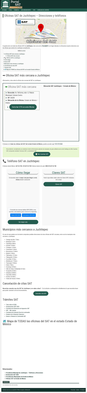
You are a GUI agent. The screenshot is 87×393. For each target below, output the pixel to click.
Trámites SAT (7, 67)
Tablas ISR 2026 (15, 215)
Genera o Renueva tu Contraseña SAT (16, 316)
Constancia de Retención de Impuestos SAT (17, 308)
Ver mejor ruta (23, 222)
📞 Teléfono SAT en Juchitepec (12, 58)
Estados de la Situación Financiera (15, 314)
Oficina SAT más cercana (12, 56)
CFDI (34, 10)
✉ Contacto (82, 389)
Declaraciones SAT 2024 (12, 306)
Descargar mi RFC (26, 10)
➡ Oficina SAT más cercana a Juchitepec (14, 54)
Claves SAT (7, 62)
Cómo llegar (7, 60)
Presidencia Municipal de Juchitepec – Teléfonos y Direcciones (24, 373)
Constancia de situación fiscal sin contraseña (18, 312)
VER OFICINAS (59, 144)
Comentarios (6, 382)
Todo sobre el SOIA (11, 304)
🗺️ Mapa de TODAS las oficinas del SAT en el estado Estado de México (22, 69)
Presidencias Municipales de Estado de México (19, 377)
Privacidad (73, 389)
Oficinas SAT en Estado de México (16, 378)
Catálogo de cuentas (43, 10)
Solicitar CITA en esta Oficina (23, 107)
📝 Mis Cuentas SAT (42, 154)
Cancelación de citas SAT (10, 65)
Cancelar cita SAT (41, 293)
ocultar (23, 50)
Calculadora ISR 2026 (29, 215)
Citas (10, 10)
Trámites (16, 10)
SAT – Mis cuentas (11, 310)
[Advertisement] (59, 100)
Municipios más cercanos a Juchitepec (14, 63)
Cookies (77, 389)
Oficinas (4, 10)
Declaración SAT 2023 (12, 375)
